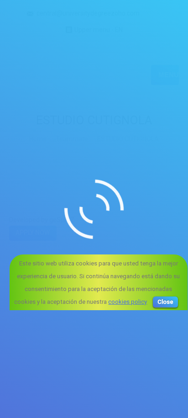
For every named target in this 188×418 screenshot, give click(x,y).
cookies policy (127, 301)
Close (165, 301)
